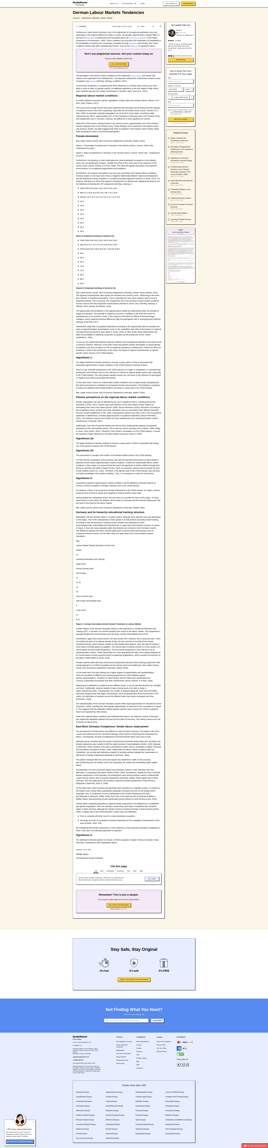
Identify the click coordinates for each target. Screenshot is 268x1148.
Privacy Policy (161, 1045)
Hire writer (181, 60)
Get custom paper (118, 64)
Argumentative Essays (114, 1092)
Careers (139, 1048)
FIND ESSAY (157, 1020)
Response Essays (142, 1129)
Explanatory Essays (143, 1133)
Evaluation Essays (83, 1106)
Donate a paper (141, 1058)
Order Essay (120, 1063)
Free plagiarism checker (124, 1041)
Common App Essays (144, 1097)
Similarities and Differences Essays (178, 1120)
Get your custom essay (119, 905)
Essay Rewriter (121, 1057)
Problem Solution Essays (85, 1115)
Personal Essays (142, 1110)
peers (133, 76)
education (133, 43)
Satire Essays (141, 1120)
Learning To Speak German (181, 219)
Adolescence (86, 18)
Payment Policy (162, 1051)
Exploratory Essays (143, 1106)
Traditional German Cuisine (181, 198)
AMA (141, 871)
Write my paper (180, 119)
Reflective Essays (172, 1115)
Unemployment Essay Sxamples (89, 858)
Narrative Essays (112, 1110)
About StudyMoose (142, 1041)
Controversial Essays (84, 1101)
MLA (102, 871)
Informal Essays (112, 1133)
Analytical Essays (82, 1092)
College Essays (112, 1097)
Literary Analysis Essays (145, 1124)
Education (96, 18)
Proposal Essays (142, 1115)
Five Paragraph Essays (174, 1129)
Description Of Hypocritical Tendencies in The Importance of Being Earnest (182, 149)
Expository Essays (172, 1106)
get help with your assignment (19, 1141)
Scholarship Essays (172, 1133)
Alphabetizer (120, 1050)
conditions (142, 38)
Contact (139, 1045)
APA (95, 871)
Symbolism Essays (113, 1124)
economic (133, 38)
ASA (128, 871)
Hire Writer (188, 3)
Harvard (110, 871)
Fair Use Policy (161, 1048)
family (139, 76)
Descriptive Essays (172, 1101)
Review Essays (111, 1129)
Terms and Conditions (164, 1041)
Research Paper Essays (85, 1120)
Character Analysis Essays (86, 1124)
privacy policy (188, 111)
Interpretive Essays (172, 1124)
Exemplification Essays (114, 1106)
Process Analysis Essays (115, 1115)
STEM (142, 3)
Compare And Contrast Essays (176, 1097)
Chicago (120, 871)
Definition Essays (142, 1101)
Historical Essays (82, 1129)
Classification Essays (84, 1097)
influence (134, 46)
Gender (103, 18)
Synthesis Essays (112, 1138)
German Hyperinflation (179, 213)
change (93, 81)
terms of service (178, 111)
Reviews (139, 1051)
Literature (139, 1068)
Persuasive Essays (172, 1110)
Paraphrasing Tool (122, 1060)
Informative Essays (83, 1110)
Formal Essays (81, 1133)
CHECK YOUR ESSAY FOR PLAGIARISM (134, 979)
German (109, 18)
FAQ (137, 1055)
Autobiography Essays (144, 1092)
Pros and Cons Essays (84, 1138)
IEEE (135, 871)
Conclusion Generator (123, 1053)
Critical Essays (111, 1101)
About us (114, 3)
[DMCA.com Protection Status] (180, 1054)
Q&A (137, 1065)
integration (90, 38)
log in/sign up (171, 3)
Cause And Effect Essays (174, 1092)
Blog (137, 1061)
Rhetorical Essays (112, 1120)
